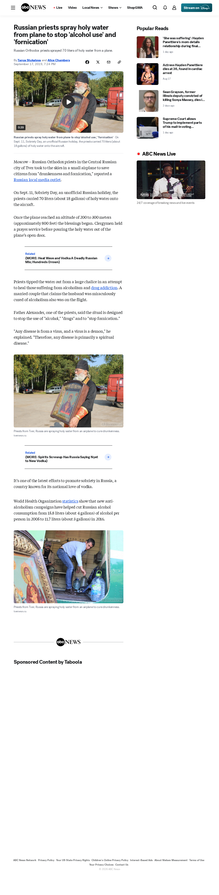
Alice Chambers (58, 60)
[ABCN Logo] (33, 7)
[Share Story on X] (98, 62)
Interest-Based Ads (141, 860)
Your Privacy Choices (101, 864)
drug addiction (104, 287)
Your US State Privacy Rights (73, 860)
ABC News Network (24, 860)
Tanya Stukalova (29, 60)
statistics (70, 501)
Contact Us (121, 864)
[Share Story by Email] (109, 62)
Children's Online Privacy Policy (110, 860)
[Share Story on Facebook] (87, 62)
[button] (13, 7)
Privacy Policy (46, 860)
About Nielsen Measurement (171, 860)
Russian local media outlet (37, 179)
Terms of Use (196, 860)
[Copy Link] (119, 62)
